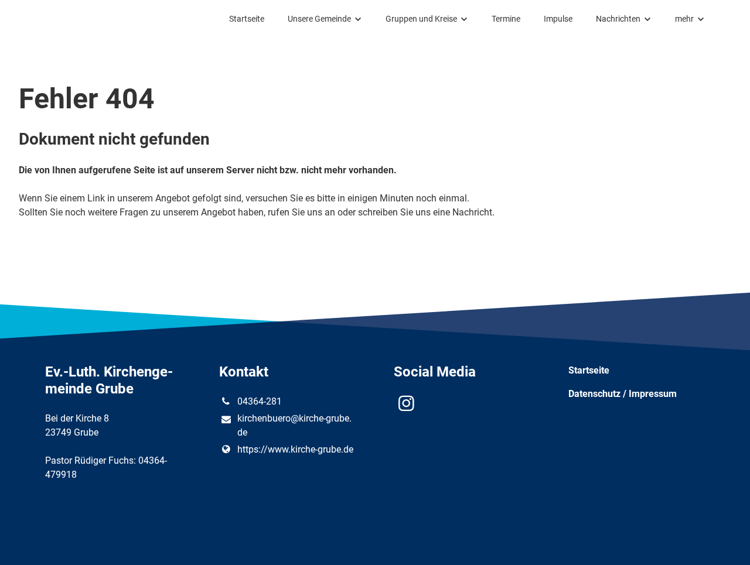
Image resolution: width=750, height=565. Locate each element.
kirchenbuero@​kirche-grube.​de (294, 425)
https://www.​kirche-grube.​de (295, 449)
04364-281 (259, 401)
